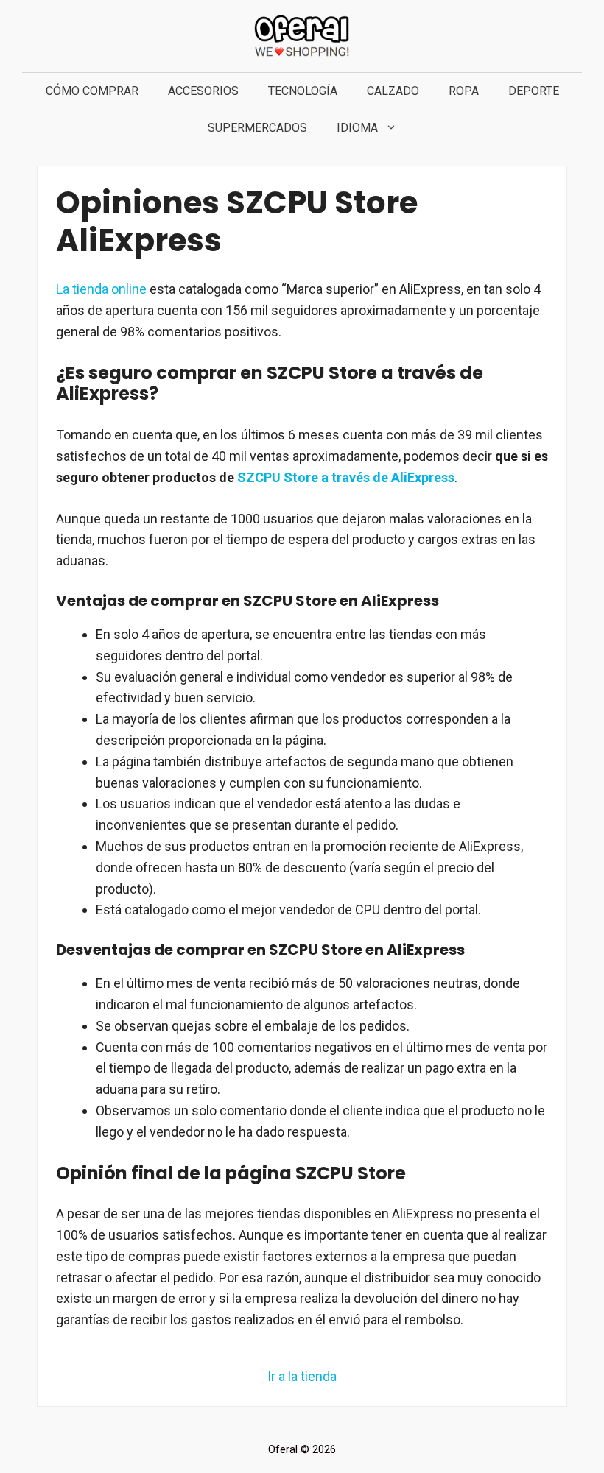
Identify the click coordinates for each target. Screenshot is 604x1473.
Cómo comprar (92, 91)
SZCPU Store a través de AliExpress (345, 477)
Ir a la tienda (302, 1376)
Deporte (533, 91)
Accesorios (203, 91)
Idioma (357, 128)
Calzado (393, 91)
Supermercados (257, 128)
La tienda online (101, 289)
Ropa (464, 91)
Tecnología (302, 91)
